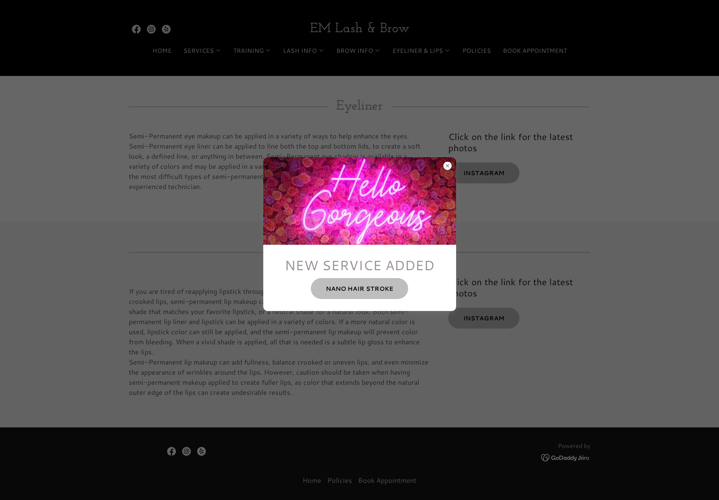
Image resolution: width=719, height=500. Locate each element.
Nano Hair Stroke (359, 288)
